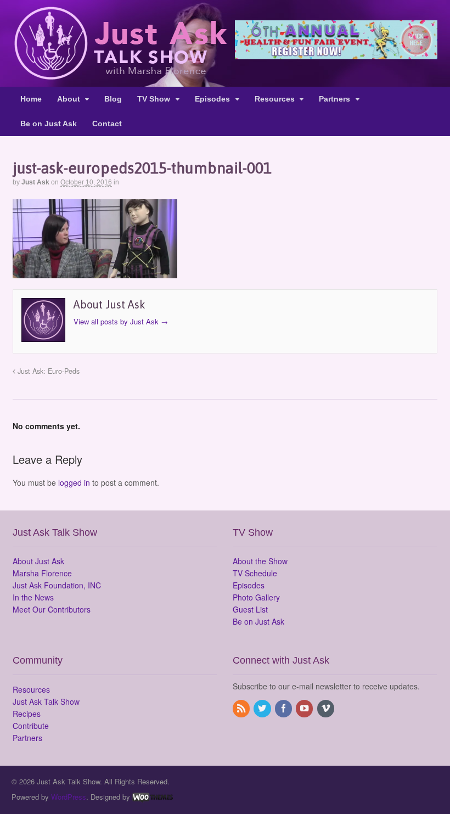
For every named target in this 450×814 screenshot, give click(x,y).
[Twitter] (263, 708)
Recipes (27, 713)
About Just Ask (38, 560)
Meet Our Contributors (52, 609)
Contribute (31, 725)
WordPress (68, 796)
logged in (74, 482)
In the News (33, 597)
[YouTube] (305, 708)
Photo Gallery (256, 597)
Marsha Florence (42, 573)
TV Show (153, 98)
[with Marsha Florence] (120, 73)
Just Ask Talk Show (46, 701)
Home (31, 98)
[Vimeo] (326, 708)
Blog (113, 98)
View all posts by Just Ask (121, 321)
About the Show (260, 560)
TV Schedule (255, 573)
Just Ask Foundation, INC (57, 585)
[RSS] (242, 708)
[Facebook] (284, 708)
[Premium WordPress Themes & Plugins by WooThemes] (152, 796)
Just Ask (35, 182)
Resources (275, 98)
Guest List (250, 609)
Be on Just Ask (48, 123)
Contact (107, 123)
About (68, 98)
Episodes (212, 98)
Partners (334, 98)
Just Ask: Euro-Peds (47, 371)
